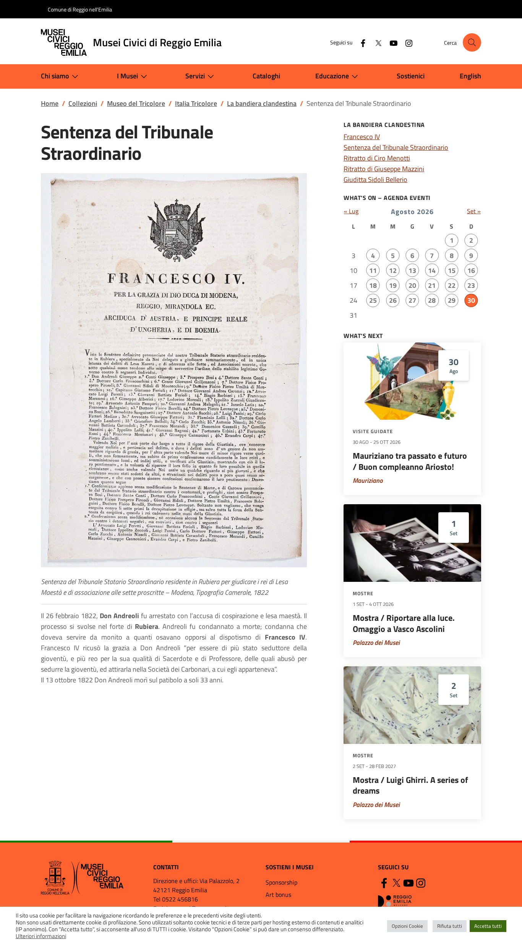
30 (471, 300)
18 (373, 285)
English (470, 76)
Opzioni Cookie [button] (407, 926)
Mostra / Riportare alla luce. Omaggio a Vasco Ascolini (404, 623)
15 (452, 270)
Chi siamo (55, 76)
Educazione (332, 76)
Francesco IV (362, 137)
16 (471, 270)
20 (412, 285)
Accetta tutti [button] (488, 926)
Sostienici (411, 76)
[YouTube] (390, 42)
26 (393, 300)
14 (432, 270)
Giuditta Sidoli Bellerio (375, 179)
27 (412, 300)
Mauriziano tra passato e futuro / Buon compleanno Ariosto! (410, 461)
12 (393, 270)
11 (373, 270)
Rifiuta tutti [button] (449, 926)
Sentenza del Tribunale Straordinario (396, 147)
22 (452, 285)
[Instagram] (405, 42)
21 (432, 285)
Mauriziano (368, 480)
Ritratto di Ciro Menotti (377, 158)
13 (412, 270)
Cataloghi (266, 76)
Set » (474, 211)
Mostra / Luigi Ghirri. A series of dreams (410, 785)
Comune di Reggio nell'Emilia (80, 9)
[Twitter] (375, 42)
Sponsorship (281, 882)
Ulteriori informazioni (41, 936)
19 (393, 285)
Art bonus (278, 894)
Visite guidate (373, 431)
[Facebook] (360, 42)
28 (432, 300)
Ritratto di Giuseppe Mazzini (384, 169)
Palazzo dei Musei (376, 643)
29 (452, 300)
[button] (472, 42)
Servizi (195, 76)
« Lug (351, 211)
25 (373, 300)
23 (471, 285)
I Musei (127, 76)
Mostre (363, 593)
